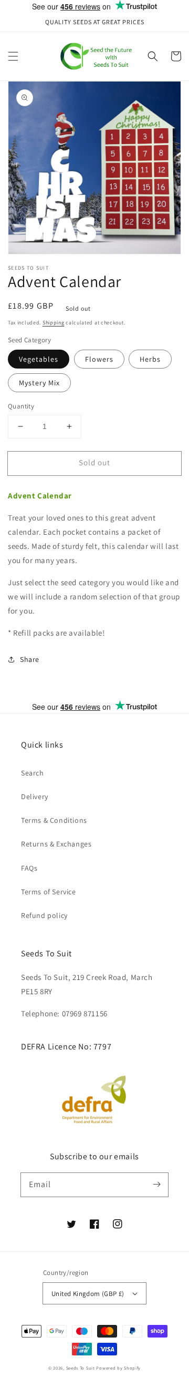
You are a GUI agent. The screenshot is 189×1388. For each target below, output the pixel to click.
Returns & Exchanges (56, 844)
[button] (13, 56)
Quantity (21, 406)
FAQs (29, 868)
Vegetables (38, 359)
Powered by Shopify (118, 1368)
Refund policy (44, 915)
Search (32, 773)
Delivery (34, 796)
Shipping (54, 322)
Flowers (99, 359)
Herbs (150, 359)
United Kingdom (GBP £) (87, 1293)
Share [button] (29, 659)
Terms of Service (48, 891)
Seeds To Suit (80, 1368)
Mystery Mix (39, 382)
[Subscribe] (156, 1184)
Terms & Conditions (54, 820)
